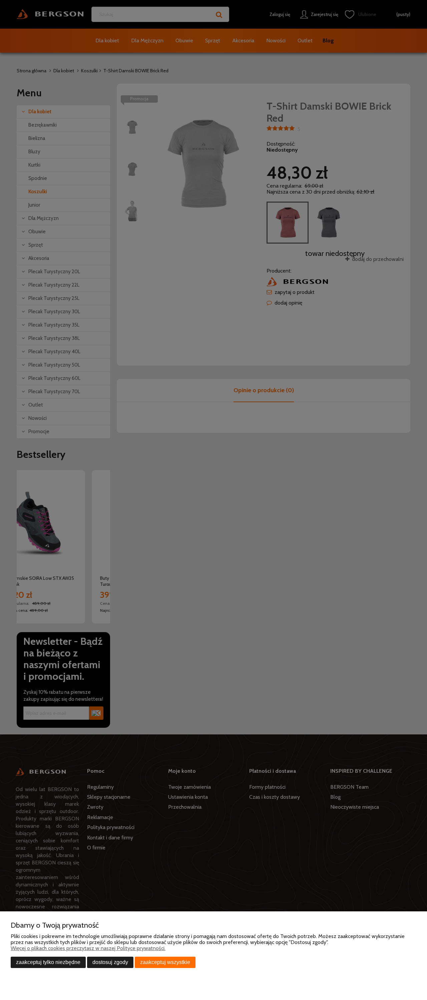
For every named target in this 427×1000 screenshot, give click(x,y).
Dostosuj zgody (110, 962)
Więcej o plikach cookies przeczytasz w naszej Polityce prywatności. (88, 948)
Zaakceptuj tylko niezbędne (48, 962)
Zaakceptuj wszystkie (165, 962)
